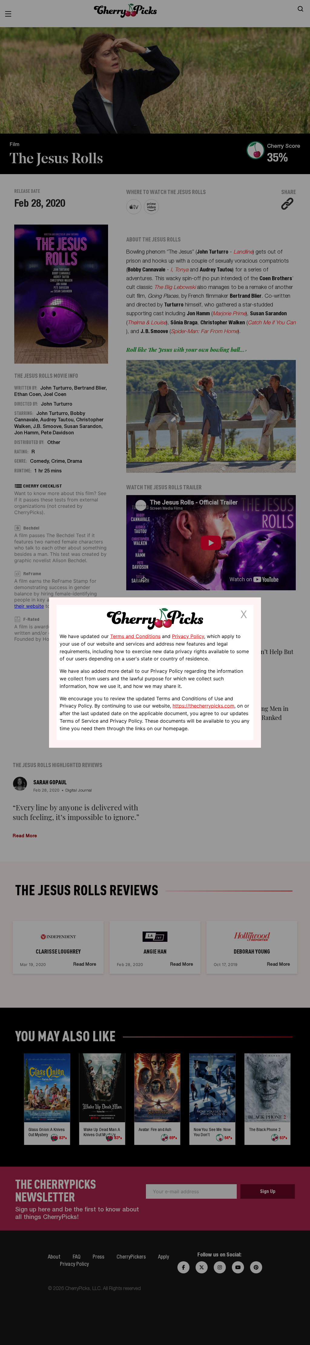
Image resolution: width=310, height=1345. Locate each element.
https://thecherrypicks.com (203, 706)
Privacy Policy (188, 636)
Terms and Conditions (135, 636)
